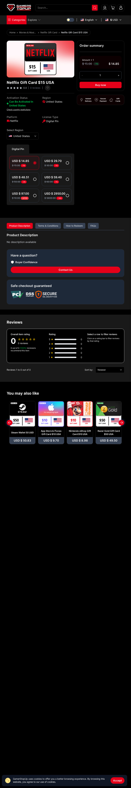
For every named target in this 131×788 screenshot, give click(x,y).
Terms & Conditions (48, 225)
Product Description (19, 225)
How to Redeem (74, 225)
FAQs (93, 225)
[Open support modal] (104, 7)
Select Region (15, 130)
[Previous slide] (9, 422)
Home (12, 32)
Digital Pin (18, 149)
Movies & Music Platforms (28, 32)
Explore (32, 19)
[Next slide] (121, 422)
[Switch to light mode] (70, 20)
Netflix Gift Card (48, 32)
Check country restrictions (18, 109)
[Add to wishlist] (47, 88)
